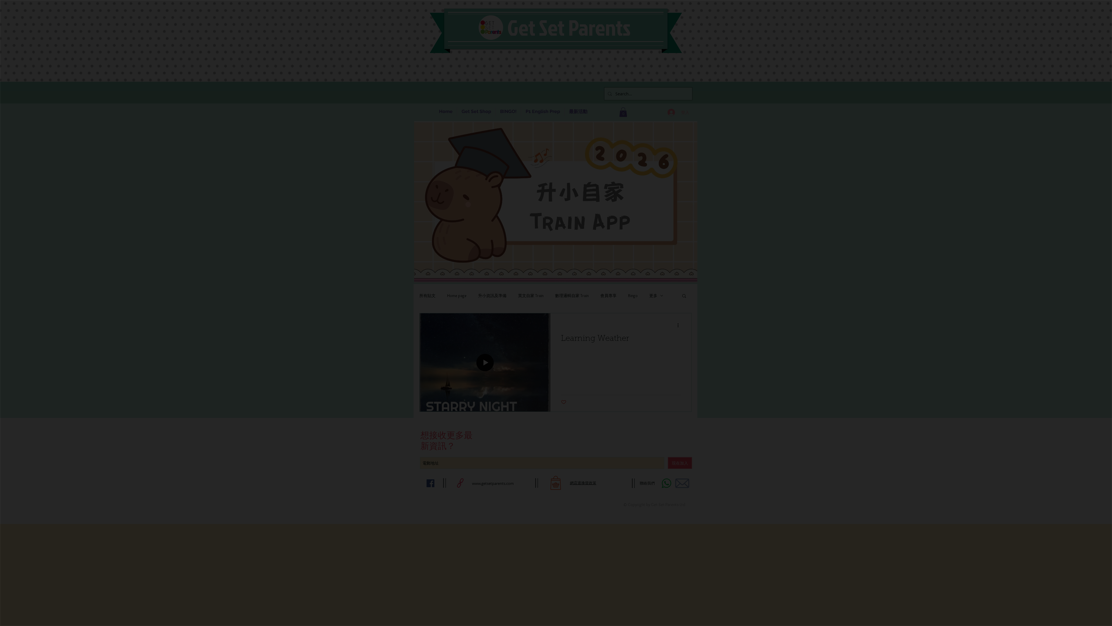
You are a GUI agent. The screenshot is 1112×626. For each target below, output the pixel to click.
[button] (1088, 20)
